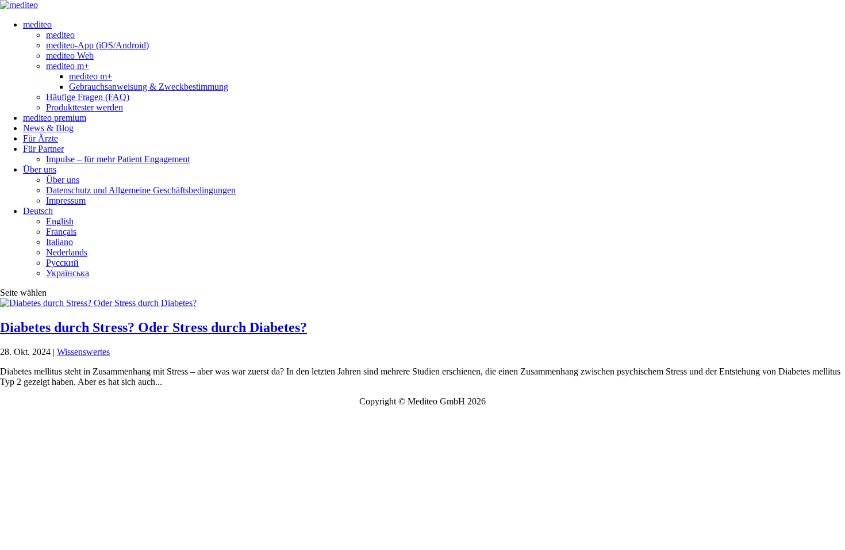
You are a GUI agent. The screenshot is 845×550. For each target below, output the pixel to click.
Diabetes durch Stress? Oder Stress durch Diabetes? (153, 327)
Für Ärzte (40, 138)
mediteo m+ (67, 66)
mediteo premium (54, 118)
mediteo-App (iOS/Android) (97, 45)
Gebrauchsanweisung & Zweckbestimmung (148, 86)
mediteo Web (70, 55)
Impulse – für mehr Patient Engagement (118, 159)
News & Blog (48, 128)
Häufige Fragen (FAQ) (87, 97)
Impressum (66, 200)
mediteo (37, 24)
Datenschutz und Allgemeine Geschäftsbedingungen (141, 190)
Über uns (39, 169)
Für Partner (43, 149)
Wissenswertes (83, 352)
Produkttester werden (84, 107)
